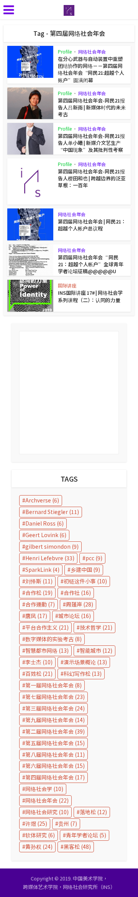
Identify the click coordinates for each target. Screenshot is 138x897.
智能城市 (96, 650)
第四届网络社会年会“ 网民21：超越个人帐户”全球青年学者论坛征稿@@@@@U (90, 264)
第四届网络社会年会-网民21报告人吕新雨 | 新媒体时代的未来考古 (92, 107)
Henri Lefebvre (49, 558)
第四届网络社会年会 (55, 777)
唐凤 (36, 616)
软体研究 (40, 835)
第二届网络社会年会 (55, 731)
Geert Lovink (45, 535)
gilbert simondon (52, 546)
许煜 (36, 823)
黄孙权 (39, 846)
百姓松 (39, 673)
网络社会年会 (92, 51)
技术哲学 (96, 627)
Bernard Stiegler (52, 512)
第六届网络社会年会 (55, 765)
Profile (65, 51)
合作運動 (40, 604)
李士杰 (39, 662)
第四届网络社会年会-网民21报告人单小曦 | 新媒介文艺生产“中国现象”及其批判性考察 (91, 142)
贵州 (67, 823)
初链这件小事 (85, 581)
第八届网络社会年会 (55, 754)
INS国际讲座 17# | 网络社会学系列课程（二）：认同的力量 (90, 296)
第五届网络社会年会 (55, 743)
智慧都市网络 (47, 650)
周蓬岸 (79, 604)
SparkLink (42, 569)
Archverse (42, 500)
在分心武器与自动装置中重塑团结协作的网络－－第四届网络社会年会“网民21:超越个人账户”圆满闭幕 (91, 69)
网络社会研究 (47, 812)
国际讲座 (67, 285)
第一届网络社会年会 (53, 685)
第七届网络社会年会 (55, 696)
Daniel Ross (44, 523)
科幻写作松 (83, 673)
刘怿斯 (39, 581)
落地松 (93, 812)
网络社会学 (44, 789)
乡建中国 (85, 569)
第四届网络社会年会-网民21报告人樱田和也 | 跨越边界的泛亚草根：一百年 (92, 178)
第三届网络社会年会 (55, 708)
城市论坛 (74, 616)
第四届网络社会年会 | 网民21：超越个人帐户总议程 (92, 225)
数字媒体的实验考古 (53, 639)
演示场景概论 (85, 662)
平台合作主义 (47, 627)
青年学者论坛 (86, 835)
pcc (93, 558)
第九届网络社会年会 (55, 720)
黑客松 (77, 846)
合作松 (39, 592)
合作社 (77, 592)
